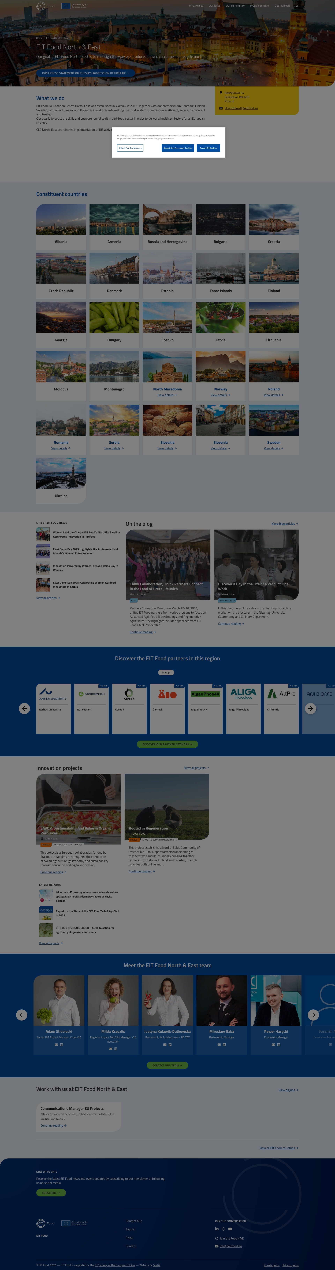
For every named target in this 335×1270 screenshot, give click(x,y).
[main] (168, 142)
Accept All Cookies (208, 147)
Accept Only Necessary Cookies (178, 147)
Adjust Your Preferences (130, 147)
